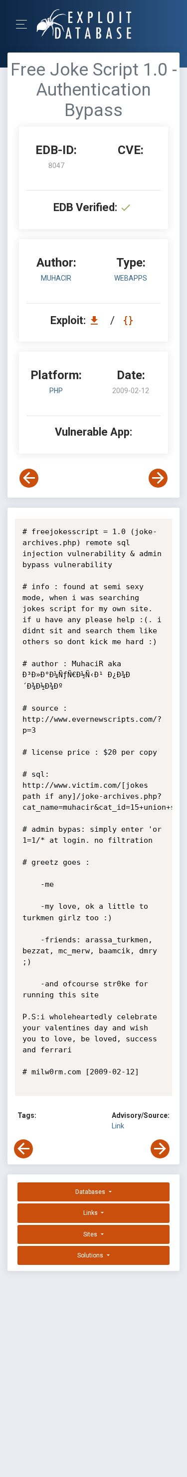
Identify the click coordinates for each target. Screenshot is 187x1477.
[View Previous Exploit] (28, 478)
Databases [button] (91, 1191)
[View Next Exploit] (158, 478)
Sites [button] (91, 1234)
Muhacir (56, 278)
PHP (56, 391)
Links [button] (91, 1212)
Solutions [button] (91, 1255)
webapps (130, 278)
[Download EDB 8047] (96, 320)
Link (118, 1126)
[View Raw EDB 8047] (129, 320)
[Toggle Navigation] (24, 24)
